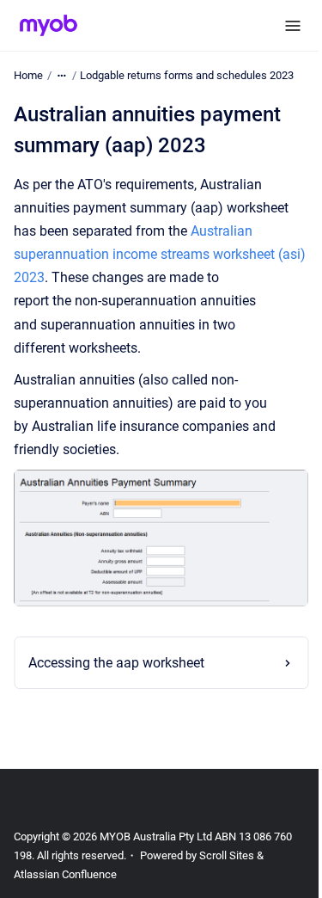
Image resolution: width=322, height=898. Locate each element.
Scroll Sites (226, 855)
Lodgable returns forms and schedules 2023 (187, 75)
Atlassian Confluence (65, 874)
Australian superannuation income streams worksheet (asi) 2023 (160, 254)
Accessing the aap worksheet (116, 657)
